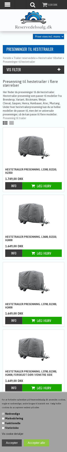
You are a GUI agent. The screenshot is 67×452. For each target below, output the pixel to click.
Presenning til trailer (14, 118)
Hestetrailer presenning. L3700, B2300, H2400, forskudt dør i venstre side (31, 373)
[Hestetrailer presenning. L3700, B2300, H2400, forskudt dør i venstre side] (33, 349)
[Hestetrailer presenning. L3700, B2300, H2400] (33, 282)
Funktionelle (12, 423)
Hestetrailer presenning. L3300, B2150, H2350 (31, 171)
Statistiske (12, 427)
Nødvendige (12, 413)
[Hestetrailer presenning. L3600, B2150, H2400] (33, 214)
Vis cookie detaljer (12, 433)
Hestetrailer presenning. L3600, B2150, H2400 (31, 238)
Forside (7, 58)
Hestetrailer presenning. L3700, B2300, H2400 (31, 306)
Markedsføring (14, 418)
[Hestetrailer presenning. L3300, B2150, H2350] (33, 147)
